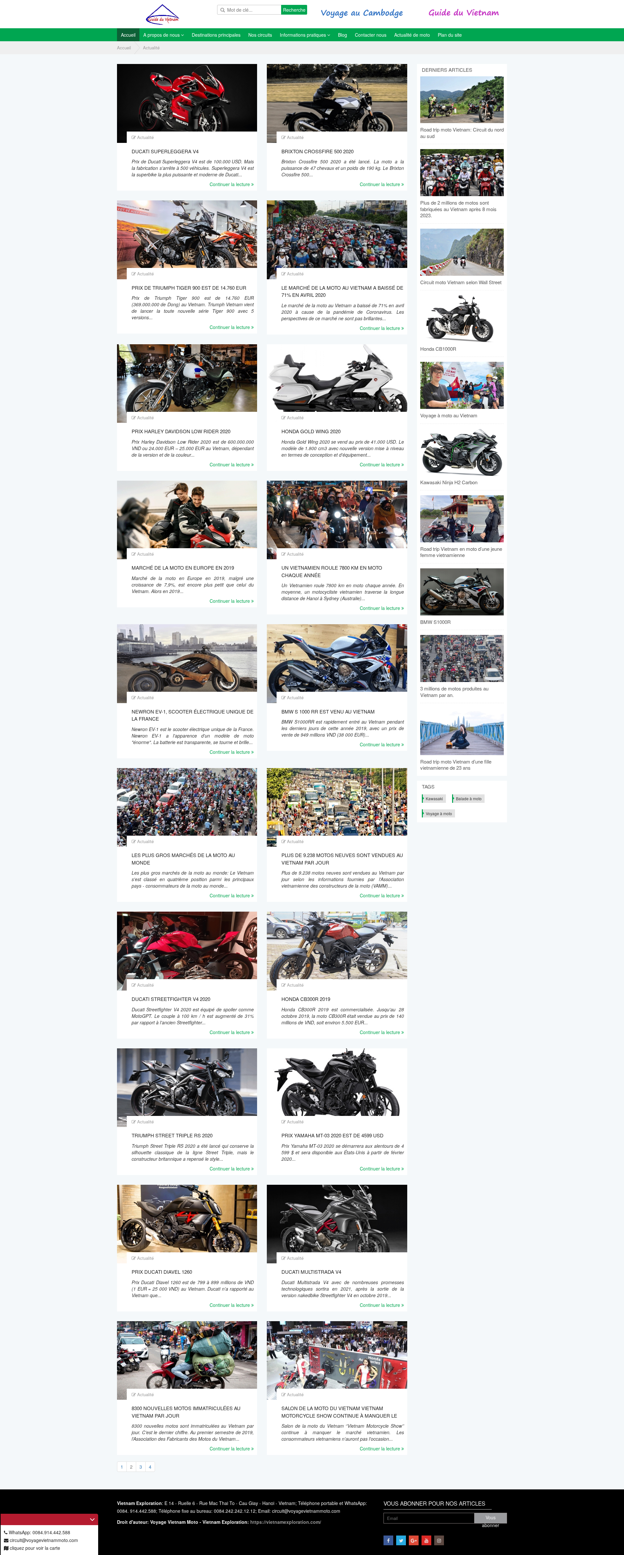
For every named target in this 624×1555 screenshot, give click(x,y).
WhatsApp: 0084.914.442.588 (38, 1532)
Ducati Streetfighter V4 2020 (171, 998)
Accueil (124, 47)
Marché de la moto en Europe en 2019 (183, 567)
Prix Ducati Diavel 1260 (162, 1271)
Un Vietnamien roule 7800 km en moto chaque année (331, 571)
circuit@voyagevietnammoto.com (43, 1540)
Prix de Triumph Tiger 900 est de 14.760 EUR (189, 287)
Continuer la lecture (230, 184)
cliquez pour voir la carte (34, 1548)
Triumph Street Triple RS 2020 (172, 1135)
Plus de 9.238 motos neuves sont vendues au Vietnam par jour (342, 859)
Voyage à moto (439, 813)
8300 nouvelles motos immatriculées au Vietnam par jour (186, 1412)
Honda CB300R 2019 (305, 998)
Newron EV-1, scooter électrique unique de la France (193, 715)
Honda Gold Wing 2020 (311, 431)
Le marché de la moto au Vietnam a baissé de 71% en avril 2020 (342, 291)
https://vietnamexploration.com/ (285, 1522)
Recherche (294, 9)
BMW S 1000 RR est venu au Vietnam (328, 711)
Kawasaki (434, 798)
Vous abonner (490, 1518)
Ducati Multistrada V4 (311, 1271)
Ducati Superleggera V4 (165, 151)
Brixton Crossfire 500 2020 (317, 151)
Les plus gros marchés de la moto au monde (183, 859)
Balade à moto (469, 798)
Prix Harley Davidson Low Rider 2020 (181, 431)
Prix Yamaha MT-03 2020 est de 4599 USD (332, 1135)
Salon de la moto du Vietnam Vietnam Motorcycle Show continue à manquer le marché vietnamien (339, 1412)
